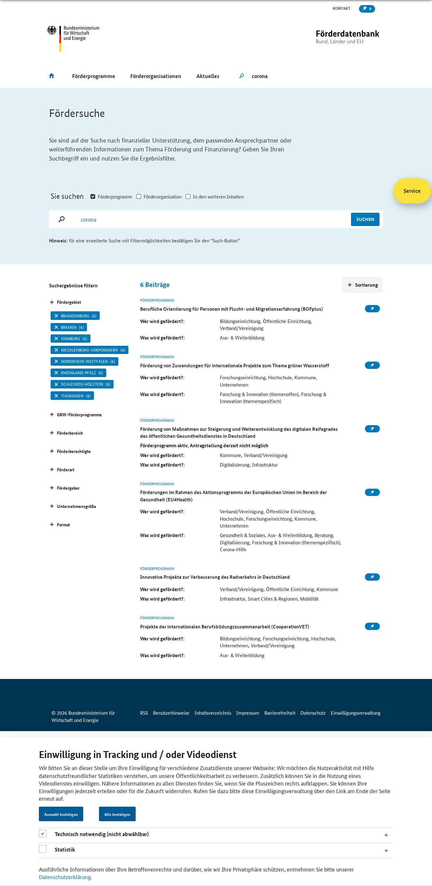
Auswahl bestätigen (61, 814)
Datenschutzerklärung (65, 876)
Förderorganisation (163, 196)
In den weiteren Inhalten (218, 196)
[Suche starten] (241, 76)
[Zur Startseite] (334, 39)
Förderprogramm (115, 196)
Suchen (365, 219)
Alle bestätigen (117, 814)
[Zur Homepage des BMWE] (73, 39)
